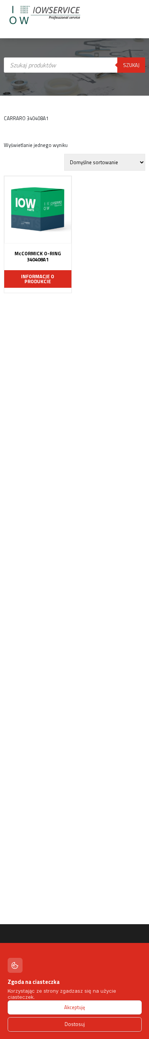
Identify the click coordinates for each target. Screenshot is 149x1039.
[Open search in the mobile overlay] (75, 132)
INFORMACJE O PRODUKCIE (37, 278)
